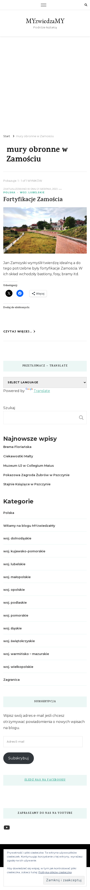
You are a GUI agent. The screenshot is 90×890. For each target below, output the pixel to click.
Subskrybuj (18, 758)
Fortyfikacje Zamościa (33, 200)
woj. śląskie (12, 628)
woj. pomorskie (15, 615)
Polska (9, 192)
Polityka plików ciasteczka (55, 872)
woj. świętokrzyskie (19, 641)
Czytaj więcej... (17, 331)
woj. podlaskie (15, 603)
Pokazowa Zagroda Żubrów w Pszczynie (36, 475)
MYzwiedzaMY (45, 21)
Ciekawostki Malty (18, 456)
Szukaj (9, 408)
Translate (42, 391)
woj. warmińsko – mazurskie (26, 654)
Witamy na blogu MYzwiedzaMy (29, 526)
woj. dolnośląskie (17, 538)
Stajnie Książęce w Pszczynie (26, 484)
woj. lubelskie (32, 192)
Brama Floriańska (17, 447)
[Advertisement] (45, 84)
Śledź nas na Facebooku (45, 780)
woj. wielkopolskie (18, 667)
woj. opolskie (14, 590)
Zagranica (11, 680)
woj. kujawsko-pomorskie (24, 551)
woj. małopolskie (17, 577)
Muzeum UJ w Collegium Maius (28, 466)
